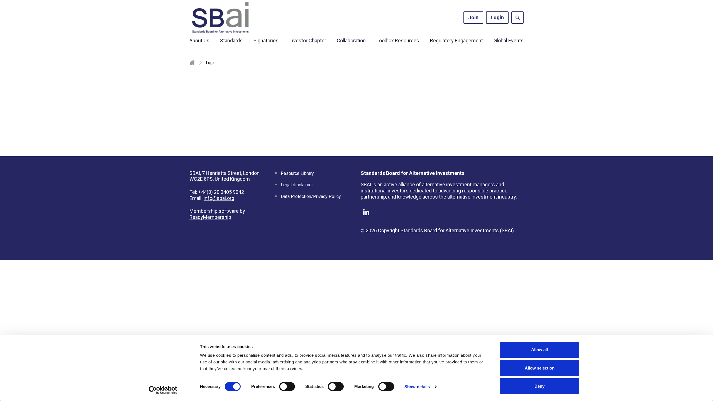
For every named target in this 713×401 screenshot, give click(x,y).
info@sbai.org (219, 198)
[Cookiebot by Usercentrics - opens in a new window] (163, 390)
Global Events (509, 40)
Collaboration (351, 40)
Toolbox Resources (397, 40)
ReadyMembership (210, 217)
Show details (417, 386)
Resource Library (297, 173)
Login (497, 17)
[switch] (287, 386)
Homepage (192, 63)
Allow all (539, 349)
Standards (231, 40)
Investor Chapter (307, 40)
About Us (199, 40)
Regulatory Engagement (456, 40)
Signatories (266, 40)
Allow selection (540, 368)
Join (473, 17)
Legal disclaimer (297, 184)
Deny (539, 386)
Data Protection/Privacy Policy (311, 196)
